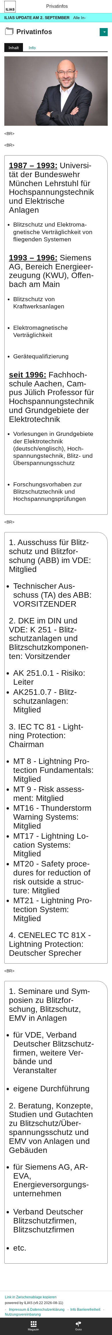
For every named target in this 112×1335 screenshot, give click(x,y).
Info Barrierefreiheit (85, 1310)
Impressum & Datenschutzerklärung (37, 1310)
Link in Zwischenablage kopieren (31, 1297)
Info (32, 47)
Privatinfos (57, 6)
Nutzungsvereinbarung (23, 1314)
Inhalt (11, 48)
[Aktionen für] (104, 32)
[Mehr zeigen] (102, 17)
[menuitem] (33, 1326)
